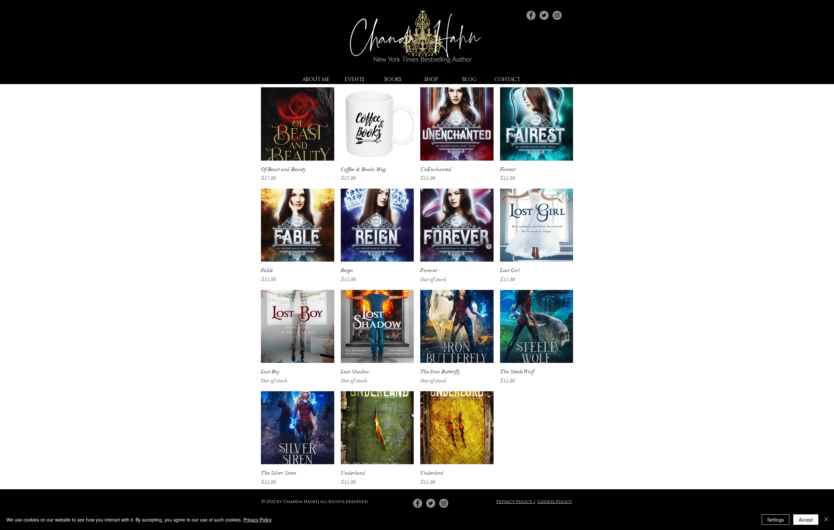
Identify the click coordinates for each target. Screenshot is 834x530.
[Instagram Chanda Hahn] (443, 503)
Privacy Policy (515, 502)
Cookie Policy (554, 502)
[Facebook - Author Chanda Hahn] (531, 15)
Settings (775, 519)
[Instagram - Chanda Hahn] (557, 15)
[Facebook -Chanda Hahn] (417, 503)
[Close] (826, 519)
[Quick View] (297, 124)
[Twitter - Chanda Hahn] (544, 15)
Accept (806, 519)
